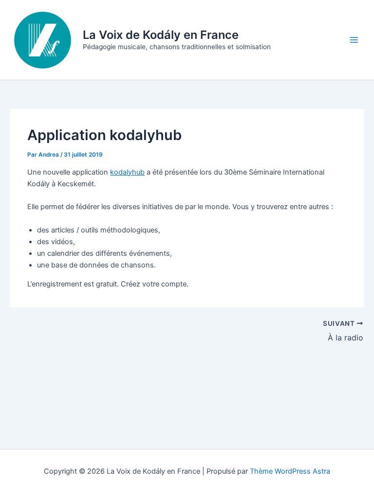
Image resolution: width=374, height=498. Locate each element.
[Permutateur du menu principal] (354, 40)
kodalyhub (127, 172)
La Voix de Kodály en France (161, 35)
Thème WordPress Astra (290, 471)
